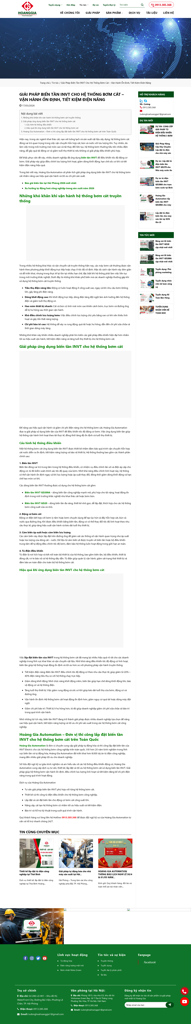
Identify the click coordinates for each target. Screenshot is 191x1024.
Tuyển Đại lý (109, 4)
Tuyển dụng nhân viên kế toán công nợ (163, 283)
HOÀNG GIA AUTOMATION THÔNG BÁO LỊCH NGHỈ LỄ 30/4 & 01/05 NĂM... (115, 874)
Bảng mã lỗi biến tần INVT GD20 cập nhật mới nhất (163, 244)
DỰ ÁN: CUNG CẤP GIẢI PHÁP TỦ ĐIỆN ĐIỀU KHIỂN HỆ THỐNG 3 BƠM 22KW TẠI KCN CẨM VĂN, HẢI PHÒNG (164, 131)
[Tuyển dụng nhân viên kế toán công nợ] (146, 283)
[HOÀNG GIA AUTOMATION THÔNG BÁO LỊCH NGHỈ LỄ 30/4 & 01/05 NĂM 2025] (115, 852)
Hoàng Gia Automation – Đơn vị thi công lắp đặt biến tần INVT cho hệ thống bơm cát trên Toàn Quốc (69, 131)
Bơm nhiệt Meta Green (70, 970)
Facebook (150, 962)
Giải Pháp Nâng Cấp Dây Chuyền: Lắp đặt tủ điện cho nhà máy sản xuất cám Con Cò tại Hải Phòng (163, 148)
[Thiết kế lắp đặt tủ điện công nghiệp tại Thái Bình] (37, 852)
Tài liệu (151, 13)
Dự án (96, 4)
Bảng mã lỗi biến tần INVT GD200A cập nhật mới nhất (163, 258)
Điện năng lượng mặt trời (72, 965)
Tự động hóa (66, 960)
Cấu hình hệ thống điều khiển (38, 124)
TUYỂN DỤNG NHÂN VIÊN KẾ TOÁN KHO (162, 309)
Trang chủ (45, 82)
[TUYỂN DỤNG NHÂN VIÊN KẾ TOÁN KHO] (146, 309)
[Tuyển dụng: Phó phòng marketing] (146, 272)
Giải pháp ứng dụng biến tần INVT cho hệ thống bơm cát (49, 121)
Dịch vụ (134, 13)
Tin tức (83, 4)
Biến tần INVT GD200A (37, 492)
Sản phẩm (113, 13)
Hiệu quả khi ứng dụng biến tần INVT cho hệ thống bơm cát (52, 128)
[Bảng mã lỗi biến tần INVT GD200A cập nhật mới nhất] (146, 258)
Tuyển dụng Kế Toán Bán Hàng (162, 296)
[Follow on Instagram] (31, 958)
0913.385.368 (162, 5)
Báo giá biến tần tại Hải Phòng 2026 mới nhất (50, 182)
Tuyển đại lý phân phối (111, 970)
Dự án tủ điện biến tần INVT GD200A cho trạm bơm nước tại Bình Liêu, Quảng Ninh (164, 183)
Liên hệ (168, 13)
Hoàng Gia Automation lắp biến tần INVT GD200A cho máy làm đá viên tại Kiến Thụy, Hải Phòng (163, 200)
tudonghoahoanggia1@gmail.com (155, 114)
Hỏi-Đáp (71, 4)
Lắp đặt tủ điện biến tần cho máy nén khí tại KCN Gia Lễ (163, 217)
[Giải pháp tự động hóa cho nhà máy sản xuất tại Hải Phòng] (76, 852)
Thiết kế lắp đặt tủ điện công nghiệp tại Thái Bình (34, 873)
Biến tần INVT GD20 (36, 503)
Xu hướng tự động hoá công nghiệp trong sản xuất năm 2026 (59, 188)
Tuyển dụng (54, 4)
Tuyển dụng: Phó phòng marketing (163, 271)
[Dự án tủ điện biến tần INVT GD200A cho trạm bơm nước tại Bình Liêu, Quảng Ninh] (146, 181)
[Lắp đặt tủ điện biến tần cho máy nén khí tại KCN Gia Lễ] (146, 215)
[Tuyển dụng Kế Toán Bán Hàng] (146, 297)
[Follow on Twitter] (38, 958)
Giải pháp (93, 13)
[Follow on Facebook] (25, 958)
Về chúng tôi (70, 13)
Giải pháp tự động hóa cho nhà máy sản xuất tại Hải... (75, 873)
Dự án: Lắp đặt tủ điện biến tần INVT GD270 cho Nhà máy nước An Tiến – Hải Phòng (163, 166)
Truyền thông (107, 960)
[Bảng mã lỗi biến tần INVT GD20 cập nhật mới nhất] (146, 245)
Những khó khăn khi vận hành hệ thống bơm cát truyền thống (52, 117)
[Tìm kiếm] (142, 4)
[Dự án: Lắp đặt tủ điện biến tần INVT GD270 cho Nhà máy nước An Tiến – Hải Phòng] (146, 163)
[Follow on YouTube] (44, 958)
